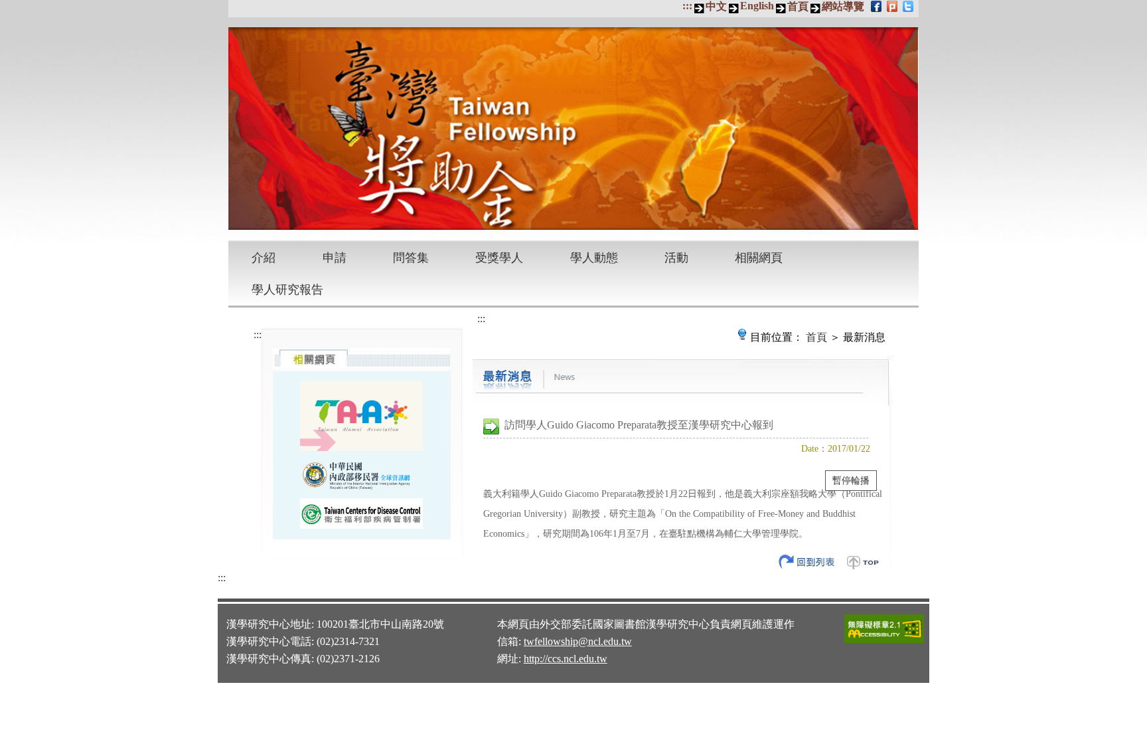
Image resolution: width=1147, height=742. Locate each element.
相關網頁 (759, 257)
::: (687, 5)
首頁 (797, 6)
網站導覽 (843, 6)
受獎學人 (499, 257)
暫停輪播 (851, 481)
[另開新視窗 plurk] (893, 6)
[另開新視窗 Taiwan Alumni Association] (361, 415)
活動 (676, 257)
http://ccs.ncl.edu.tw (565, 658)
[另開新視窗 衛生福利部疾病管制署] (361, 513)
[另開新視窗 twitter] (909, 6)
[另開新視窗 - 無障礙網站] (884, 641)
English (757, 5)
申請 (334, 257)
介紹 (263, 257)
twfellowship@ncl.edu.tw (578, 641)
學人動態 (594, 257)
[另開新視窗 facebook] (877, 6)
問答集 (411, 257)
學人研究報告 (287, 289)
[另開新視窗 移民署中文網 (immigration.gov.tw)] (361, 474)
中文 (716, 6)
